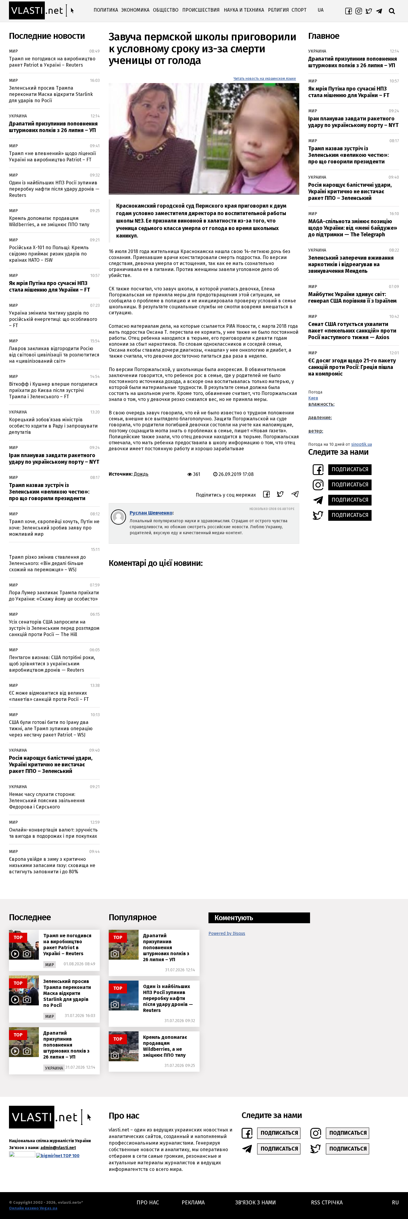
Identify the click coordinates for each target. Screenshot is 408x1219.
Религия (278, 10)
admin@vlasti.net (58, 1147)
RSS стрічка (327, 1202)
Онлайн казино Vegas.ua (33, 1208)
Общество (165, 10)
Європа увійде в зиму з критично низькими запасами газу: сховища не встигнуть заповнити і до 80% (52, 865)
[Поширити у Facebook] (266, 495)
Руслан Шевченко (151, 513)
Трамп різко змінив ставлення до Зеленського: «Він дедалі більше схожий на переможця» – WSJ (47, 563)
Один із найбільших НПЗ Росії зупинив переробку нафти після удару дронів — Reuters (54, 189)
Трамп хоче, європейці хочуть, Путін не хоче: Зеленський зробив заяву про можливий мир (54, 528)
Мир (13, 51)
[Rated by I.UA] (22, 1155)
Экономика (135, 10)
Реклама (193, 1202)
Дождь (141, 474)
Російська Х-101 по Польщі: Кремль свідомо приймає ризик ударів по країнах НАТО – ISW (49, 254)
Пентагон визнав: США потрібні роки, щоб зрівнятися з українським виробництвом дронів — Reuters (52, 664)
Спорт (299, 10)
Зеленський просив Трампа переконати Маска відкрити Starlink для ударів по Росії (51, 94)
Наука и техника (244, 10)
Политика (105, 10)
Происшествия (201, 10)
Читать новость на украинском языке (265, 78)
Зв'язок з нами (255, 1202)
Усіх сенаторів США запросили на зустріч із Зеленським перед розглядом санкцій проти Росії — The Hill (54, 628)
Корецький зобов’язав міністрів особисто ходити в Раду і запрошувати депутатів (53, 426)
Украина (18, 116)
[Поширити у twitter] (280, 495)
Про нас (147, 1202)
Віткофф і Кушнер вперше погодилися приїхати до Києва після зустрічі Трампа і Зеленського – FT (53, 390)
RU (395, 1202)
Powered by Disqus (226, 933)
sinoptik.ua (361, 444)
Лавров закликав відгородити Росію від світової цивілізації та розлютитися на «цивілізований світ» (54, 355)
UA (320, 10)
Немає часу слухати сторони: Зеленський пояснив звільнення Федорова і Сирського (47, 800)
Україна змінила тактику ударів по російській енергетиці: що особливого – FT (53, 319)
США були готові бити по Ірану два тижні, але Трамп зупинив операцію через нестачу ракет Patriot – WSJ (51, 728)
